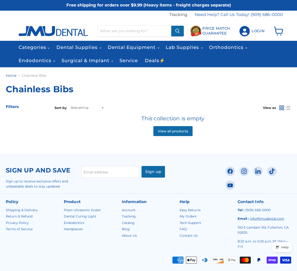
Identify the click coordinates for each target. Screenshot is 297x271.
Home (11, 75)
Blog (126, 229)
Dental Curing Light (80, 216)
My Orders (188, 216)
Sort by (61, 108)
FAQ (183, 229)
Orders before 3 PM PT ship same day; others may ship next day (149, 9)
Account (129, 210)
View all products (173, 131)
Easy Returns (190, 210)
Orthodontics (227, 47)
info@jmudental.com (267, 219)
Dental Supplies (77, 47)
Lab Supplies (183, 47)
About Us (129, 235)
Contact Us (189, 235)
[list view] (288, 108)
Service (128, 60)
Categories (33, 47)
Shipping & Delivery (22, 210)
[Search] (177, 31)
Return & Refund (19, 216)
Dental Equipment (132, 47)
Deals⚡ (155, 60)
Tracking (178, 14)
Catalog (128, 223)
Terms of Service (19, 229)
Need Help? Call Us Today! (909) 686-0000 (239, 14)
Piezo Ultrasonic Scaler (82, 210)
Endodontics (36, 60)
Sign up (153, 171)
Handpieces (73, 229)
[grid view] (281, 108)
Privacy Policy (17, 223)
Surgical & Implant (86, 60)
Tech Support (190, 223)
